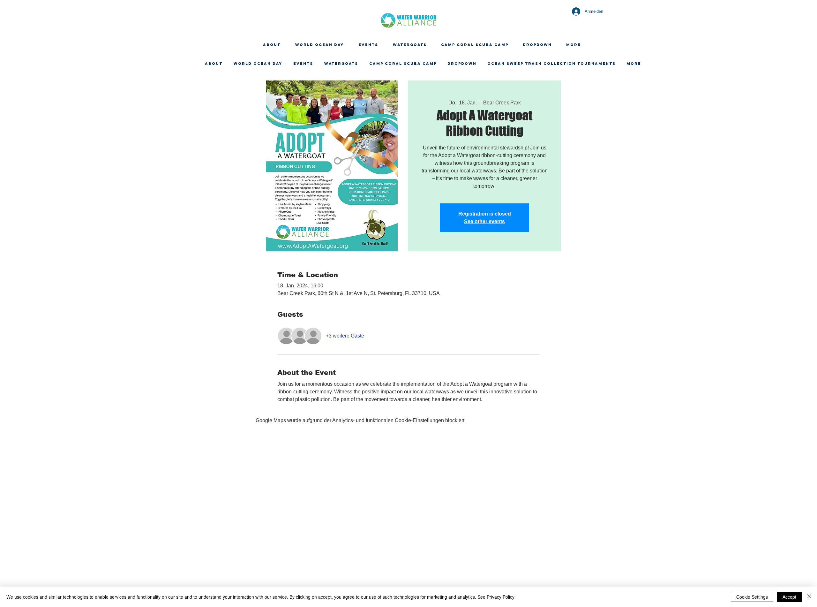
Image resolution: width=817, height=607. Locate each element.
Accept (789, 597)
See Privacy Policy (495, 597)
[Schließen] (809, 597)
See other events (484, 221)
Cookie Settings (752, 597)
